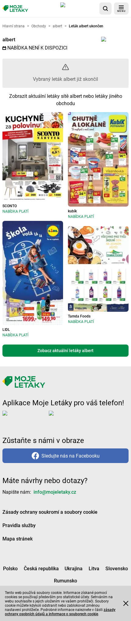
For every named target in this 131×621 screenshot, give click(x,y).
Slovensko (116, 568)
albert (8, 40)
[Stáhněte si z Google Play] (73, 418)
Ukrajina (74, 568)
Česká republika (41, 568)
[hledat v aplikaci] (105, 8)
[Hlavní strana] (15, 8)
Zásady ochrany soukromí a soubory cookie (49, 512)
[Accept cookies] (126, 603)
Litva (94, 568)
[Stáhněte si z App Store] (78, 8)
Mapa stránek (17, 539)
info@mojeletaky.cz (55, 492)
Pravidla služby (19, 525)
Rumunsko (65, 581)
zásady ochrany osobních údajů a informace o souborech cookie (60, 612)
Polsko (10, 568)
